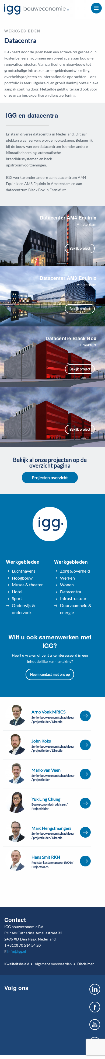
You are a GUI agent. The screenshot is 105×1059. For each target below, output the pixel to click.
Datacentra (70, 591)
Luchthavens (24, 570)
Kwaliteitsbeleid (16, 964)
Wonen (67, 584)
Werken (67, 577)
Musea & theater (27, 584)
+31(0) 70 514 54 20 (24, 945)
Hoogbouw (22, 577)
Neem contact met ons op (50, 674)
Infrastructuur (73, 598)
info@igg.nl (16, 951)
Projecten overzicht (50, 477)
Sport (17, 598)
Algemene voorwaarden (53, 964)
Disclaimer (85, 964)
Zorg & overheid (75, 570)
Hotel (17, 591)
